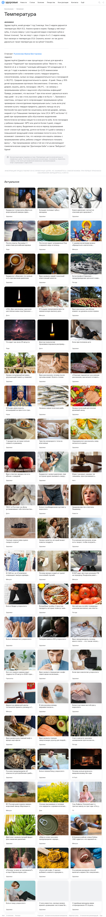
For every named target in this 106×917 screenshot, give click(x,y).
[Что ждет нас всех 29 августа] (19, 335)
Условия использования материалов (56, 915)
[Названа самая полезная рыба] (53, 401)
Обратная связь (73, 915)
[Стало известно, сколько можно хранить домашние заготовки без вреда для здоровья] (53, 896)
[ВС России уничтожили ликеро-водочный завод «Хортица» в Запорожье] (19, 797)
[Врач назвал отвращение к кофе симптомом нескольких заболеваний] (53, 665)
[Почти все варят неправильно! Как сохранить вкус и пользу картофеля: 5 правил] (53, 236)
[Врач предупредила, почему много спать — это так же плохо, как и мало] (86, 632)
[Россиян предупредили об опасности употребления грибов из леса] (19, 764)
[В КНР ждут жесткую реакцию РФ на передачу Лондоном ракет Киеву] (86, 566)
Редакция (40, 915)
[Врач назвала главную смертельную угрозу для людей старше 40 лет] (53, 731)
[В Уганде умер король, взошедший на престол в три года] (19, 401)
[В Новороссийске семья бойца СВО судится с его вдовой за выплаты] (86, 830)
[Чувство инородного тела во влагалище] (53, 434)
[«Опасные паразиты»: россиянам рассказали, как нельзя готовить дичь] (86, 368)
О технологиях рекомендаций (89, 915)
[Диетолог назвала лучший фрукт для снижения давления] (19, 830)
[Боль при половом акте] (86, 335)
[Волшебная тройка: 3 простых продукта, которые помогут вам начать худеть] (53, 599)
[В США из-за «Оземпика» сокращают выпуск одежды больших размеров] (19, 566)
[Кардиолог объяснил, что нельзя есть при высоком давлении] (19, 269)
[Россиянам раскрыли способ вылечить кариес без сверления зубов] (86, 863)
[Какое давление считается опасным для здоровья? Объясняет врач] (86, 203)
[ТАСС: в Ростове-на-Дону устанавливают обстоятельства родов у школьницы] (19, 500)
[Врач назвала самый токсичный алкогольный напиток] (53, 269)
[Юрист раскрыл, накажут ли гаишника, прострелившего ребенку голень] (86, 467)
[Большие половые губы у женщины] (53, 203)
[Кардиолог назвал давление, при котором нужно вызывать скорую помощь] (53, 467)
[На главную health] (11, 2)
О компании (9, 915)
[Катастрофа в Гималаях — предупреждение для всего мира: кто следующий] (86, 269)
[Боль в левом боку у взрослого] (53, 764)
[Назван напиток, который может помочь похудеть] (53, 533)
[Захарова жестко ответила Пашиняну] (86, 500)
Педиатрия (19, 9)
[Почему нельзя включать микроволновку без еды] (86, 764)
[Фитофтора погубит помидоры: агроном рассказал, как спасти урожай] (86, 599)
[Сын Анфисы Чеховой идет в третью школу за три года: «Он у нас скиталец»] (86, 797)
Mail (3, 915)
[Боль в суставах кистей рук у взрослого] (86, 698)
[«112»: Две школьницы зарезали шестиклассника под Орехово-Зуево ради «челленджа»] (19, 302)
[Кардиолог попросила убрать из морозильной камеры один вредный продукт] (19, 203)
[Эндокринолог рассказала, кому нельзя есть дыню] (86, 434)
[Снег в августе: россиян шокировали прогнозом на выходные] (86, 731)
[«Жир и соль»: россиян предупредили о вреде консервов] (53, 830)
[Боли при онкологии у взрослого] (86, 665)
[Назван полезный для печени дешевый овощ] (86, 401)
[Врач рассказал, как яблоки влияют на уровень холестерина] (86, 302)
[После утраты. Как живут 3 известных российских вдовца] (19, 236)
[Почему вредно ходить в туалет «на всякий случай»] (53, 566)
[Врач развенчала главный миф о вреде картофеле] (19, 731)
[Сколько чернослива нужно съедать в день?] (19, 533)
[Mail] (3, 2)
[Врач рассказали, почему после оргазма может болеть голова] (53, 368)
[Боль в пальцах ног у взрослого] (19, 632)
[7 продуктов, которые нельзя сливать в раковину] (19, 434)
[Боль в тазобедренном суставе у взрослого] (53, 500)
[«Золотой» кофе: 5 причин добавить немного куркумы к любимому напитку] (53, 863)
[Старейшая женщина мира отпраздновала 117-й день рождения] (86, 896)
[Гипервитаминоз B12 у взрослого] (53, 632)
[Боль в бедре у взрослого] (19, 599)
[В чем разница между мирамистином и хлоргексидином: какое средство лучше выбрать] (53, 698)
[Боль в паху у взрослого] (19, 896)
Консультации (8, 9)
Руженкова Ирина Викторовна (28, 54)
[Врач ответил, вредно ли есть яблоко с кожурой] (19, 467)
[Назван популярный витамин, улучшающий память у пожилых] (19, 368)
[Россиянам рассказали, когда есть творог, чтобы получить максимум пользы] (86, 533)
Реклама (17, 915)
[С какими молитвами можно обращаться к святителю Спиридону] (86, 236)
